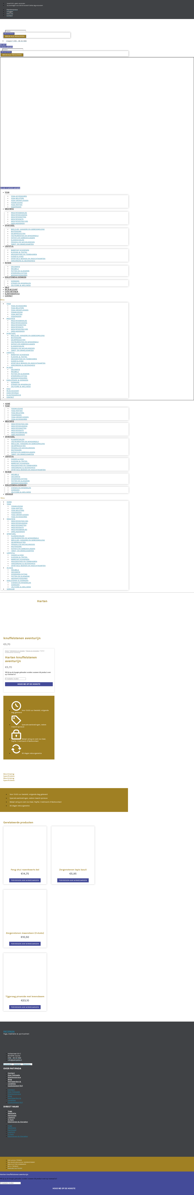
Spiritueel (10, 225)
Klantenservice (12, 294)
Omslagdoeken (18, 223)
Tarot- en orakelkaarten (22, 244)
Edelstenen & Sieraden (15, 277)
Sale (7, 287)
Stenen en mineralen (32, 651)
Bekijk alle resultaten (14, 36)
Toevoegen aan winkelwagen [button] (25, 880)
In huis (8, 263)
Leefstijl (9, 246)
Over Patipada (11, 292)
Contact (9, 296)
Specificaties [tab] (9, 776)
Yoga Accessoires (19, 419)
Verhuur (9, 494)
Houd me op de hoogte (29, 684)
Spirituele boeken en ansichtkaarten (28, 470)
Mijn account (11, 289)
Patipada (9, 1031)
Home (7, 404)
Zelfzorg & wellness (21, 285)
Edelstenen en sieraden (17, 651)
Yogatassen (16, 207)
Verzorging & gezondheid (23, 261)
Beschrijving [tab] (8, 774)
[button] (64, 300)
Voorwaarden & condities (14, 1082)
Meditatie (9, 209)
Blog (10, 1079)
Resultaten (9, 33)
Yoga (7, 192)
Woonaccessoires (19, 275)
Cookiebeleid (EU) (15, 1086)
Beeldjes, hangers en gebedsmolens (28, 229)
